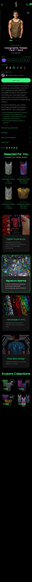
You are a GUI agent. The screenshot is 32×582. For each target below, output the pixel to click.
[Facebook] (7, 148)
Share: (3, 147)
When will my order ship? (9, 128)
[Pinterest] (12, 148)
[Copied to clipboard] (17, 148)
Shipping (4, 132)
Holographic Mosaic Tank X (8, 205)
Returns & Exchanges (8, 137)
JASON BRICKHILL (8, 176)
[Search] (27, 4)
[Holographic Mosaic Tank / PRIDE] (21, 67)
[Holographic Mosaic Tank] (6, 67)
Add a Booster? (5, 72)
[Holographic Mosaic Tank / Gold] (14, 67)
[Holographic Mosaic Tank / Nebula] (17, 67)
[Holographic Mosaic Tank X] (10, 67)
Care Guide (5, 142)
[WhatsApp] (14, 148)
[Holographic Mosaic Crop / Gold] (23, 193)
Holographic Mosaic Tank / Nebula (23, 180)
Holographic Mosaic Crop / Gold (23, 205)
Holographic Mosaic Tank (8, 180)
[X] (9, 148)
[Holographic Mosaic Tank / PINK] (24, 67)
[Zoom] (28, 13)
